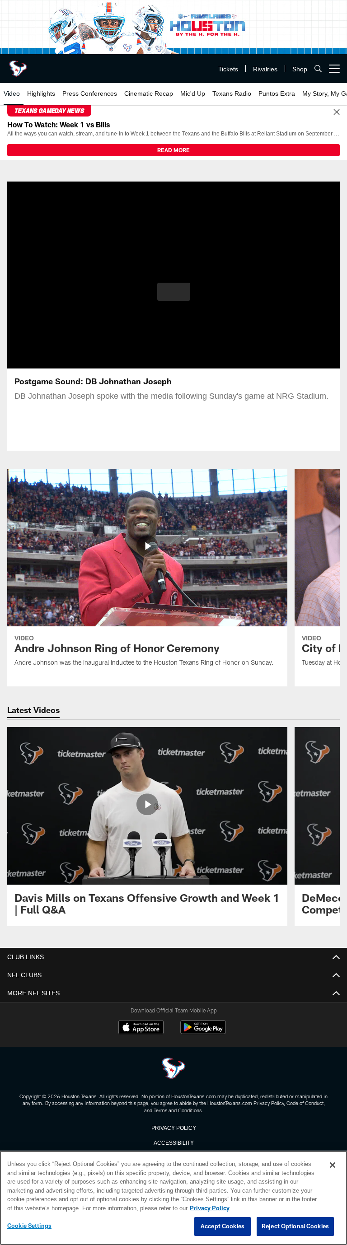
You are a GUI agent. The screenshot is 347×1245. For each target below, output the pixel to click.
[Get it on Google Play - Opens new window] (203, 1032)
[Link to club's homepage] (18, 65)
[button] (173, 292)
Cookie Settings (29, 1226)
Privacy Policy (173, 1127)
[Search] (318, 69)
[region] (173, 1198)
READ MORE (173, 150)
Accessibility (173, 1142)
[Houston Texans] (173, 1069)
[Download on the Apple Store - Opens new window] (141, 1028)
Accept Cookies (222, 1226)
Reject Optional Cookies (295, 1226)
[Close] (336, 112)
